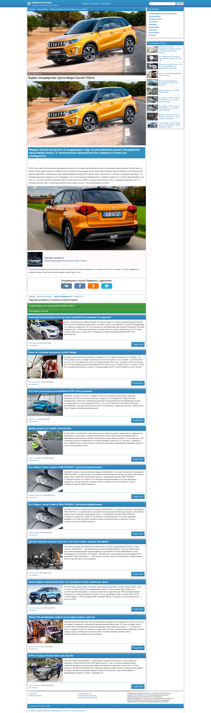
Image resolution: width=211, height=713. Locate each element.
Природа (153, 24)
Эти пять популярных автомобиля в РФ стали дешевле (60, 391)
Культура (153, 30)
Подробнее (137, 344)
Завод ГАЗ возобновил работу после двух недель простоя (62, 617)
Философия (154, 27)
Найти (180, 4)
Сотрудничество (85, 693)
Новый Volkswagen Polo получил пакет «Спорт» (65, 261)
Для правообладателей (87, 697)
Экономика (154, 32)
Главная (85, 3)
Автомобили (33, 345)
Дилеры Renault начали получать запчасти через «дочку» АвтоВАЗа (68, 541)
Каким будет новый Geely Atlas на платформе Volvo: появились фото (68, 581)
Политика (153, 22)
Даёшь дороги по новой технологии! (50, 428)
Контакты (106, 3)
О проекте (95, 3)
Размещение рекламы (87, 696)
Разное (152, 35)
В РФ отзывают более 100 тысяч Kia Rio (51, 655)
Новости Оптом (41, 2)
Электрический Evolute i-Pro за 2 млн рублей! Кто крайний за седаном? (70, 317)
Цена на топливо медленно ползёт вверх (52, 352)
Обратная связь (35, 696)
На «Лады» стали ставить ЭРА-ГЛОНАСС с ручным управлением (65, 467)
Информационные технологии (163, 13)
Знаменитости (155, 19)
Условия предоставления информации (45, 710)
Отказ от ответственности (74, 710)
